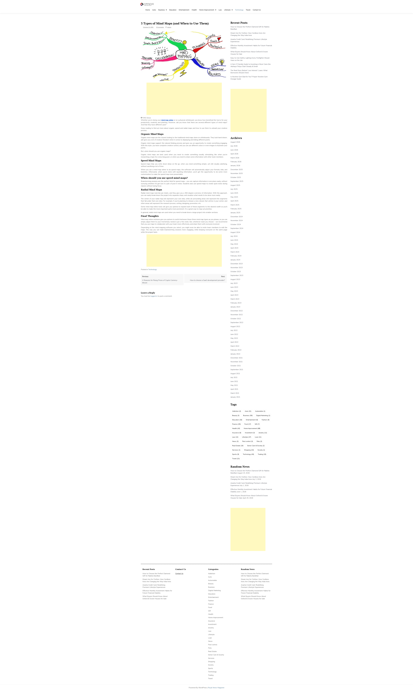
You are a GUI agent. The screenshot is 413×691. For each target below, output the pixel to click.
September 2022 (236, 322)
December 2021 (236, 358)
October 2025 (235, 177)
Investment (250, 433)
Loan (258, 437)
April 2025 (234, 201)
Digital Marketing (263, 415)
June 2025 (234, 193)
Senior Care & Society (255, 446)
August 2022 (235, 326)
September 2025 (236, 181)
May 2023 (234, 291)
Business (161, 10)
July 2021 (233, 377)
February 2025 (235, 209)
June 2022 (234, 334)
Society (261, 450)
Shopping (249, 450)
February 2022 (235, 350)
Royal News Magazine (216, 688)
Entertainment (184, 10)
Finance (236, 424)
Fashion (265, 420)
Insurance (236, 433)
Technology (239, 10)
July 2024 (233, 236)
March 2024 (234, 252)
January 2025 (235, 213)
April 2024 (234, 248)
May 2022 (234, 338)
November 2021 (236, 362)
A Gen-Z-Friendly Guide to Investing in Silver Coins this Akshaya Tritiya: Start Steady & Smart (250, 65)
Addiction (236, 411)
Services (236, 450)
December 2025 (236, 169)
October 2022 (235, 319)
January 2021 (235, 397)
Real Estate (237, 446)
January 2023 (235, 307)
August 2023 (235, 279)
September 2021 (236, 369)
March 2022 (234, 346)
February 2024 (235, 256)
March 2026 (234, 158)
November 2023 (236, 267)
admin (169, 27)
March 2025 (234, 205)
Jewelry (263, 433)
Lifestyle (227, 10)
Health (194, 10)
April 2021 (234, 389)
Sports (235, 454)
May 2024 (234, 244)
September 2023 (236, 275)
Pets (259, 441)
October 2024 (235, 224)
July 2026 (233, 146)
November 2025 (236, 173)
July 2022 (233, 330)
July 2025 (233, 189)
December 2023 (236, 264)
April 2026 (234, 154)
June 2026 (234, 150)
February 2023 (235, 303)
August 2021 (235, 373)
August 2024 (235, 232)
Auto (154, 10)
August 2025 (235, 185)
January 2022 (235, 354)
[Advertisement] (184, 99)
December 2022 (236, 311)
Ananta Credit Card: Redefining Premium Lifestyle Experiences (154, 586)
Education (172, 10)
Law (220, 10)
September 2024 (236, 228)
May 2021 (234, 385)
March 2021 (234, 393)
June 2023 (234, 287)
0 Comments (160, 27)
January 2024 (235, 260)
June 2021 (234, 381)
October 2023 (235, 271)
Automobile (260, 411)
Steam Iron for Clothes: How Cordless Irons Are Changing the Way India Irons (247, 34)
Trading (262, 454)
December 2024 (236, 217)
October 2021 (235, 366)
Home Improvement (206, 10)
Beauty (235, 415)
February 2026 (235, 162)
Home (147, 10)
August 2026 (235, 142)
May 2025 (234, 197)
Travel (248, 10)
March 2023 (234, 299)
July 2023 (233, 283)
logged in (153, 296)
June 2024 (234, 240)
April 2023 (234, 295)
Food (247, 424)
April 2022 (234, 342)
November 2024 (236, 220)
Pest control (247, 441)
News (235, 441)
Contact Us (257, 10)
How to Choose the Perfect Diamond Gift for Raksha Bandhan (156, 575)
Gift (257, 424)
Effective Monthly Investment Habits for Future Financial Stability (157, 592)
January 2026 (235, 165)
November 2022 (236, 315)
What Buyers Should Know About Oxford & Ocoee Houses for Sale (155, 597)
